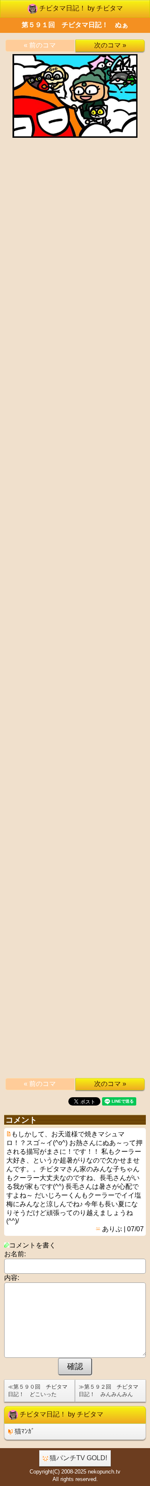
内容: (11, 1277)
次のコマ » (110, 45)
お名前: (15, 1253)
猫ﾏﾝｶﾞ (24, 1431)
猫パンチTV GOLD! (77, 1457)
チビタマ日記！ (80, 8)
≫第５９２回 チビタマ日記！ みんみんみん (108, 1390)
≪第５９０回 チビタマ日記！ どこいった (38, 1390)
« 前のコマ (40, 45)
